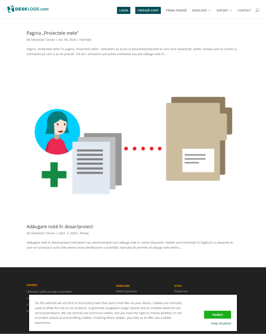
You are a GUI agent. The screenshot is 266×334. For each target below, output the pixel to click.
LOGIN (123, 10)
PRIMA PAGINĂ (176, 10)
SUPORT (222, 10)
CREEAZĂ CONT (148, 10)
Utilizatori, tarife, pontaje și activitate (49, 291)
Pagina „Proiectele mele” (53, 33)
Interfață (85, 40)
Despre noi (180, 291)
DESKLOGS (199, 10)
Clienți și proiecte (126, 291)
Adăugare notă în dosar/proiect (60, 226)
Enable (217, 315)
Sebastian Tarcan (43, 40)
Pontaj (84, 233)
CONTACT (244, 10)
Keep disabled (221, 323)
